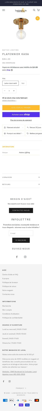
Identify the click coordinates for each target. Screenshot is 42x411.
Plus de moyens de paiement (21, 120)
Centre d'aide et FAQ (10, 274)
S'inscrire (21, 240)
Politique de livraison (10, 282)
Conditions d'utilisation (10, 314)
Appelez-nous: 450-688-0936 (13, 374)
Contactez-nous (21, 210)
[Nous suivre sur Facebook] (17, 257)
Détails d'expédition (9, 100)
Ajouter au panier (21, 107)
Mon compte (7, 310)
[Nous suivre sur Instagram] (25, 257)
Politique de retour (9, 286)
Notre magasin (7, 290)
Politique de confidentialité (12, 318)
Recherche (6, 306)
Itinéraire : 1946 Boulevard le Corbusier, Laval (19, 372)
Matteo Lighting (10, 50)
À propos (5, 278)
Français (20, 388)
